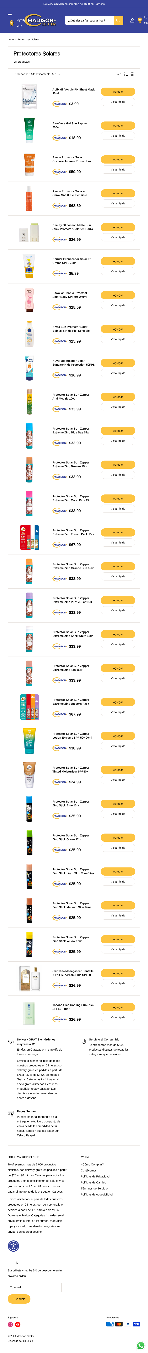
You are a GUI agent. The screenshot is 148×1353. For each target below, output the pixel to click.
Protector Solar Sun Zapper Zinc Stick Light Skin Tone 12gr (73, 871)
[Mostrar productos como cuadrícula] (132, 74)
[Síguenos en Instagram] (10, 1324)
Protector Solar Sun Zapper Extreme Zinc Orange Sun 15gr (73, 565)
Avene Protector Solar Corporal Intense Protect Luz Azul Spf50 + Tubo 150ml (71, 159)
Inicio (11, 39)
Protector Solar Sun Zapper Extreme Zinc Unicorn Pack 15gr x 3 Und (70, 701)
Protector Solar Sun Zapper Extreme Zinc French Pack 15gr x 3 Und (73, 532)
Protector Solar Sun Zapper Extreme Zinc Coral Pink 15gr (72, 498)
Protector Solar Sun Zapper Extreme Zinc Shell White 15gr (72, 633)
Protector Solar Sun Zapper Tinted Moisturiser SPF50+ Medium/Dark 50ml (70, 769)
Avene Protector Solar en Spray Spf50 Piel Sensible (69, 192)
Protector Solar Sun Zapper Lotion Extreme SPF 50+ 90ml (72, 735)
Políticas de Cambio (93, 1182)
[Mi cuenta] (132, 20)
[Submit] (118, 20)
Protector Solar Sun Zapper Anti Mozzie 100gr (70, 396)
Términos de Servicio (94, 1188)
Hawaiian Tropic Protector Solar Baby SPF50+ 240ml (69, 294)
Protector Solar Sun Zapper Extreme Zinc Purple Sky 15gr (72, 599)
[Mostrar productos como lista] (126, 74)
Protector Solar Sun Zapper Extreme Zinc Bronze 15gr (70, 464)
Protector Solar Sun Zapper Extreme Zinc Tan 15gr (70, 667)
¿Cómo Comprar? (92, 1164)
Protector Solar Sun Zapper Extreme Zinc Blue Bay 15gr (71, 430)
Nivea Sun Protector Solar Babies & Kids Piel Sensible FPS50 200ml (71, 328)
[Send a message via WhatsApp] (140, 1345)
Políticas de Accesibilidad (97, 1194)
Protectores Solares (29, 39)
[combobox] (94, 20)
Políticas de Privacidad (95, 1176)
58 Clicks (28, 1340)
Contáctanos (89, 1170)
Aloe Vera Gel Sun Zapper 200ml (69, 125)
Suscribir (19, 1298)
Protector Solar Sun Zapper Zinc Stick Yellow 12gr (70, 938)
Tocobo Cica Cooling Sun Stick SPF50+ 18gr (73, 1006)
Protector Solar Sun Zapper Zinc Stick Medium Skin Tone (71, 905)
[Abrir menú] (10, 14)
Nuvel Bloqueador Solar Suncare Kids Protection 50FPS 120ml (73, 362)
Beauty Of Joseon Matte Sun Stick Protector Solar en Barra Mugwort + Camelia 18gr (72, 226)
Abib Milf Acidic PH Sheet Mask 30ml (73, 91)
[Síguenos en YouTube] (17, 1324)
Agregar (118, 91)
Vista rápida (118, 101)
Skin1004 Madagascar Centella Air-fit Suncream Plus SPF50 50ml (72, 972)
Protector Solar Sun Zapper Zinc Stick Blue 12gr (70, 803)
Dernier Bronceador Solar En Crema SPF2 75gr (72, 260)
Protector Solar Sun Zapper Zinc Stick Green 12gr (70, 837)
